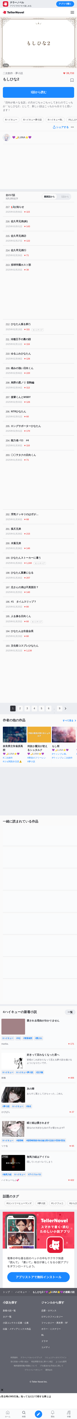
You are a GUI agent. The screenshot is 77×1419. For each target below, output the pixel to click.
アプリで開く (65, 4)
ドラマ (44, 1341)
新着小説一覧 (9, 1310)
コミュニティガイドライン (55, 1357)
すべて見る (68, 720)
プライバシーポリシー (33, 1370)
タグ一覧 (7, 1316)
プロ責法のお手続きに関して (51, 1366)
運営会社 (48, 1370)
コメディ (45, 1347)
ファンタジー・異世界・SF (54, 1323)
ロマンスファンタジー (52, 1316)
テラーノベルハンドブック (31, 1357)
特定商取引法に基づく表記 (42, 1362)
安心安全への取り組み (19, 1362)
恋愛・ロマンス (48, 1310)
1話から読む (39, 92)
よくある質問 (61, 1362)
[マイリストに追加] (72, 80)
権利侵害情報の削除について (25, 1366)
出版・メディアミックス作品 (17, 1329)
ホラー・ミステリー (51, 1329)
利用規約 (14, 1357)
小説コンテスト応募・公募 (16, 1323)
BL (42, 1335)
